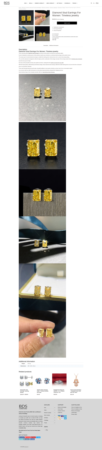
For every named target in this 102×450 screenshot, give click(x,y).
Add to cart (67, 23)
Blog (47, 429)
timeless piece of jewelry (77, 58)
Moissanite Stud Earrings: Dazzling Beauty (24, 391)
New (25, 3)
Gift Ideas (59, 3)
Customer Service (61, 410)
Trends (74, 3)
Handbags (67, 3)
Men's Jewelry (50, 3)
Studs (57, 36)
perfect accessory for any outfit (57, 62)
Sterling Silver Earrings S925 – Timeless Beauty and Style (42, 391)
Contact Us (60, 412)
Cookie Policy (74, 412)
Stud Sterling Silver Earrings (49, 72)
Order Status (60, 408)
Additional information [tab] (53, 45)
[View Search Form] (91, 3)
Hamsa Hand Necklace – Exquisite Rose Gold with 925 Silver (75, 391)
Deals (30, 3)
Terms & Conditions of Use (76, 407)
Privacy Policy (74, 414)
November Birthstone (67, 36)
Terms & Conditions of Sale (76, 408)
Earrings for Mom (61, 36)
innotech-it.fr (26, 446)
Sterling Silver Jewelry (74, 36)
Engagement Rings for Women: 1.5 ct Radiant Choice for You (59, 391)
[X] (55, 39)
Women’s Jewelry (47, 412)
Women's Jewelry (39, 3)
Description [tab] (46, 45)
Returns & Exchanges (62, 407)
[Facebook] (53, 39)
